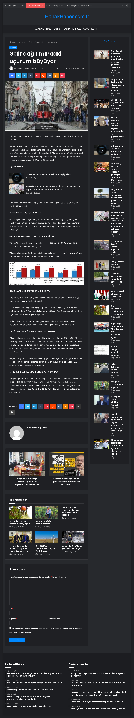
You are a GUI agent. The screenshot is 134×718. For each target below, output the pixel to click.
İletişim (95, 29)
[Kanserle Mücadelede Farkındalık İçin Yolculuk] (101, 277)
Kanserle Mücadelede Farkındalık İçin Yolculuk (117, 277)
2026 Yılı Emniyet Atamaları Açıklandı (115, 350)
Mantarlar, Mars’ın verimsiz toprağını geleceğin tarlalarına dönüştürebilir (117, 171)
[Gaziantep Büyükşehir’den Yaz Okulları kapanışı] (101, 103)
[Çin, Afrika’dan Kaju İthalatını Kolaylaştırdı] (20, 512)
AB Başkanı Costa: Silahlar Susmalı (116, 400)
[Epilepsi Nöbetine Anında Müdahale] (101, 368)
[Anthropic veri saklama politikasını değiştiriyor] (16, 178)
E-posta (13, 618)
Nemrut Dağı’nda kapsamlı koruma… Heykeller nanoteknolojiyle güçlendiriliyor (117, 127)
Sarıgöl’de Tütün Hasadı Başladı (43, 522)
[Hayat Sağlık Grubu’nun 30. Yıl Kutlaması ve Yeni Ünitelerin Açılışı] (101, 327)
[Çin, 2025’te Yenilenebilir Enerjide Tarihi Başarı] (46, 537)
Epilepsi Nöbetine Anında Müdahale (115, 368)
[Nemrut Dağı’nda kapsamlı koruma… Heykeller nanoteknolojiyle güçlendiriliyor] (101, 121)
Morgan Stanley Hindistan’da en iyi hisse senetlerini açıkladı (70, 511)
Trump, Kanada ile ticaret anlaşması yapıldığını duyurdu (18, 548)
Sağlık (67, 29)
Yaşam (86, 29)
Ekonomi (58, 29)
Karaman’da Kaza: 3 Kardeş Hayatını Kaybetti (117, 247)
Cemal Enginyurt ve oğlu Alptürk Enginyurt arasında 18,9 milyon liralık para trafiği (117, 422)
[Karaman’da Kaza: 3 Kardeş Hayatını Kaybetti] (101, 245)
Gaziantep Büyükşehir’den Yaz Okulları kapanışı (117, 104)
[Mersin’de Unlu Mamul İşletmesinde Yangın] (73, 537)
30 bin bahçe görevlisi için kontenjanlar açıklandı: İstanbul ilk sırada (117, 447)
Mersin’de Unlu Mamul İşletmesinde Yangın (72, 547)
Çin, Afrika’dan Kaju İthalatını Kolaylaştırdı (20, 522)
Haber (49, 29)
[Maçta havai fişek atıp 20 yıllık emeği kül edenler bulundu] (101, 83)
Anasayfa (39, 29)
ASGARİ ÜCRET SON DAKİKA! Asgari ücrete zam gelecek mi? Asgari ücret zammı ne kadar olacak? (117, 222)
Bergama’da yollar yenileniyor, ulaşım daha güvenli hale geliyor (117, 196)
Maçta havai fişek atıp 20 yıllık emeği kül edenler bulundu (117, 85)
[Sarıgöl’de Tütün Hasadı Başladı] (46, 512)
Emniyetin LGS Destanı (117, 263)
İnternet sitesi (54, 618)
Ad (11, 609)
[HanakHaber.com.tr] (67, 16)
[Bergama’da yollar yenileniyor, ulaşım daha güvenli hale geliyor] (101, 193)
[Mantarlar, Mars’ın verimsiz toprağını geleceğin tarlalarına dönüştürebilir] (101, 167)
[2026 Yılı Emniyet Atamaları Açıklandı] (101, 350)
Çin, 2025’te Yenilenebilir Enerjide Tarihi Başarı (45, 548)
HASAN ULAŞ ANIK (21, 68)
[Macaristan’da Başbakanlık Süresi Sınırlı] (101, 295)
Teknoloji (77, 29)
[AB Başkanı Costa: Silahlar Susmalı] (101, 400)
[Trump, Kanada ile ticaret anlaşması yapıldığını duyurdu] (20, 537)
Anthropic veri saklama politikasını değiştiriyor (48, 174)
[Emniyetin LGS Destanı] (101, 265)
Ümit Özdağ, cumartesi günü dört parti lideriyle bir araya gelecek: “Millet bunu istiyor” (117, 61)
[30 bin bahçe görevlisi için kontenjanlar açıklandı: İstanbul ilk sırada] (101, 444)
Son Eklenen (109, 41)
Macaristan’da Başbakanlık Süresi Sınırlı (117, 294)
